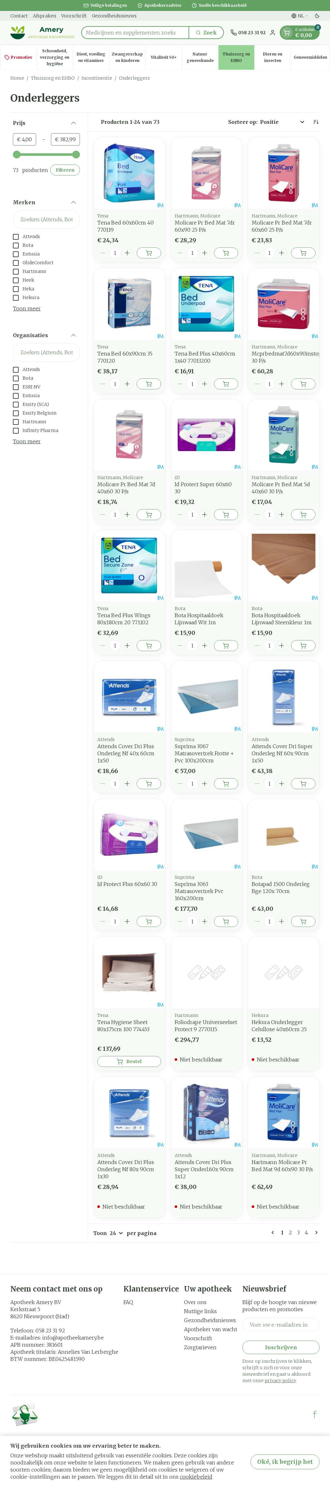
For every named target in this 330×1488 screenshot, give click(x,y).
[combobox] (135, 32)
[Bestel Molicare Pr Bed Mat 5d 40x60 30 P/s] (303, 514)
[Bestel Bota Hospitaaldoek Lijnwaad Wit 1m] (226, 645)
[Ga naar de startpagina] (42, 32)
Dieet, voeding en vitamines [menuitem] (93, 57)
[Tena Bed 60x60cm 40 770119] (129, 173)
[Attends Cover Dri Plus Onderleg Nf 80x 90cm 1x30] (129, 1112)
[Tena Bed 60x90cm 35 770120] (129, 304)
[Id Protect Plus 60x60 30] (129, 834)
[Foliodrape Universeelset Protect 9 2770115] (206, 972)
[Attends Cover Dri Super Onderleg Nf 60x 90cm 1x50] (283, 696)
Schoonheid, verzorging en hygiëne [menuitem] (56, 57)
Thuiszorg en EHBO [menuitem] (238, 57)
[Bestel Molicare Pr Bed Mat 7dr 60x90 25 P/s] (226, 252)
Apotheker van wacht (210, 1329)
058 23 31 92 (50, 1330)
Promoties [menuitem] (21, 57)
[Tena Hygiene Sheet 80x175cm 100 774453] (129, 972)
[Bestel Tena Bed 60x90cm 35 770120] (149, 383)
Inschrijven (281, 1347)
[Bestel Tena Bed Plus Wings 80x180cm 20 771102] (149, 645)
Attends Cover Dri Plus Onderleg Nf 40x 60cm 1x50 (125, 753)
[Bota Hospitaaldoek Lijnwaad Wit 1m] (206, 565)
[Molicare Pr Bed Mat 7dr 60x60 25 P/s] (283, 173)
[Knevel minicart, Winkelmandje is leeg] (287, 32)
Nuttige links (200, 1311)
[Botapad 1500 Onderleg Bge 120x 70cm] (283, 834)
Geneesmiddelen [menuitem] (312, 59)
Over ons (195, 1302)
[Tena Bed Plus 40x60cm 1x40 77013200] (206, 304)
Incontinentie (97, 78)
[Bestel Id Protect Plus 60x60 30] (149, 921)
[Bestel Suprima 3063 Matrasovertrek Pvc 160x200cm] (226, 921)
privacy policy (280, 1380)
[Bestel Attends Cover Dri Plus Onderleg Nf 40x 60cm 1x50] (149, 783)
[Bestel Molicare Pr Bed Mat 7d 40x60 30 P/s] (149, 514)
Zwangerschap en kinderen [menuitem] (128, 57)
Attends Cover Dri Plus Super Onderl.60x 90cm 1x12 (204, 1169)
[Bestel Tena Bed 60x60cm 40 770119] (149, 252)
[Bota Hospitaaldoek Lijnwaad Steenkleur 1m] (283, 565)
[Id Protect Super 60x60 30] (206, 435)
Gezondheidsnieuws (114, 16)
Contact (19, 16)
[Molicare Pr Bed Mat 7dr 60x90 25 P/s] (206, 173)
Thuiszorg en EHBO (53, 78)
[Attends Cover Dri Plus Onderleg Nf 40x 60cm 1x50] (129, 696)
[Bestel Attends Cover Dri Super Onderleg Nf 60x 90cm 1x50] (303, 783)
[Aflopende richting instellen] (316, 122)
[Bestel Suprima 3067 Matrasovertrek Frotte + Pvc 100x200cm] (226, 783)
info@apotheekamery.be (73, 1337)
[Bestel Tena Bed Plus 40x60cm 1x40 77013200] (226, 383)
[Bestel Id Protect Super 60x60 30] (226, 514)
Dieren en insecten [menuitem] (277, 57)
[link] (273, 1232)
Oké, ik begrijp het (285, 1461)
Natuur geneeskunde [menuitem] (202, 57)
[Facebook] (315, 1414)
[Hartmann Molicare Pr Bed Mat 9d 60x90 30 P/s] (283, 1112)
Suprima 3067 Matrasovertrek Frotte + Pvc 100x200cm (204, 753)
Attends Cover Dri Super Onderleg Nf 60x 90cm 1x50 (282, 753)
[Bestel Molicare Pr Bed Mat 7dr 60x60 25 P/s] (303, 252)
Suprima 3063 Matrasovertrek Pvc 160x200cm (199, 891)
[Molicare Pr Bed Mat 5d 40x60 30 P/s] (283, 435)
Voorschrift (74, 16)
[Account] (272, 32)
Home (17, 78)
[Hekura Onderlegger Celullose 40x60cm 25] (283, 972)
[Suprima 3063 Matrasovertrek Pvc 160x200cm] (206, 834)
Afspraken (44, 16)
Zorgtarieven (200, 1347)
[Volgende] (315, 1232)
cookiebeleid (196, 1476)
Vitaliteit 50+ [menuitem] (166, 59)
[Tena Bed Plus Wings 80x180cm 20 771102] (129, 565)
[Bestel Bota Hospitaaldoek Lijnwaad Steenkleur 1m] (303, 645)
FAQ (128, 1302)
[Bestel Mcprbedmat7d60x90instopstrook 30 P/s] (303, 383)
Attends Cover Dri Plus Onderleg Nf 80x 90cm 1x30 (125, 1169)
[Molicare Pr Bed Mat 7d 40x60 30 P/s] (129, 435)
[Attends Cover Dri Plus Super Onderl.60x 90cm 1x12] (206, 1112)
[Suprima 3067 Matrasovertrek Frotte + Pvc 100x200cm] (206, 696)
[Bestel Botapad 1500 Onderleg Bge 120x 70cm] (303, 921)
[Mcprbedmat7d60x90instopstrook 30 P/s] (283, 304)
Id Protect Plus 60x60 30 (127, 884)
